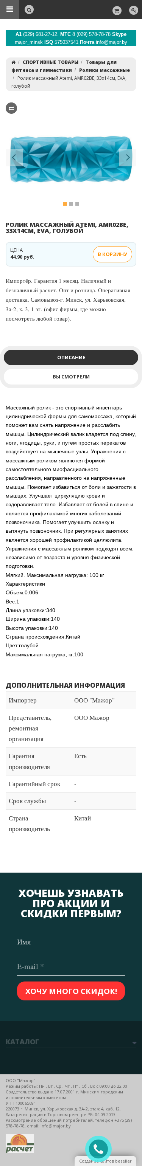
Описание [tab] (71, 357)
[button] (14, 159)
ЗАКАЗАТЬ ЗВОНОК (101, 1149)
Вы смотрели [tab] (71, 376)
